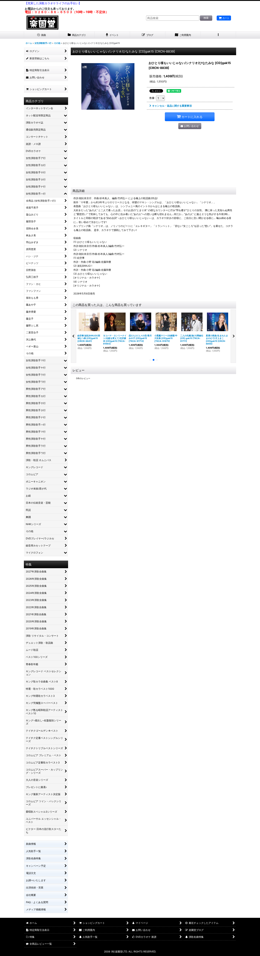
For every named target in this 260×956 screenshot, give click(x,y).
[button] (218, 35)
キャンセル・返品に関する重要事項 (172, 105)
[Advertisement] (153, 160)
